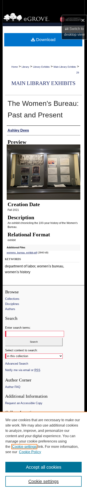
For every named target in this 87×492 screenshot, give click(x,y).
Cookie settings (24, 447)
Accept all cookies (43, 467)
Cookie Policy (30, 452)
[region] (43, 452)
